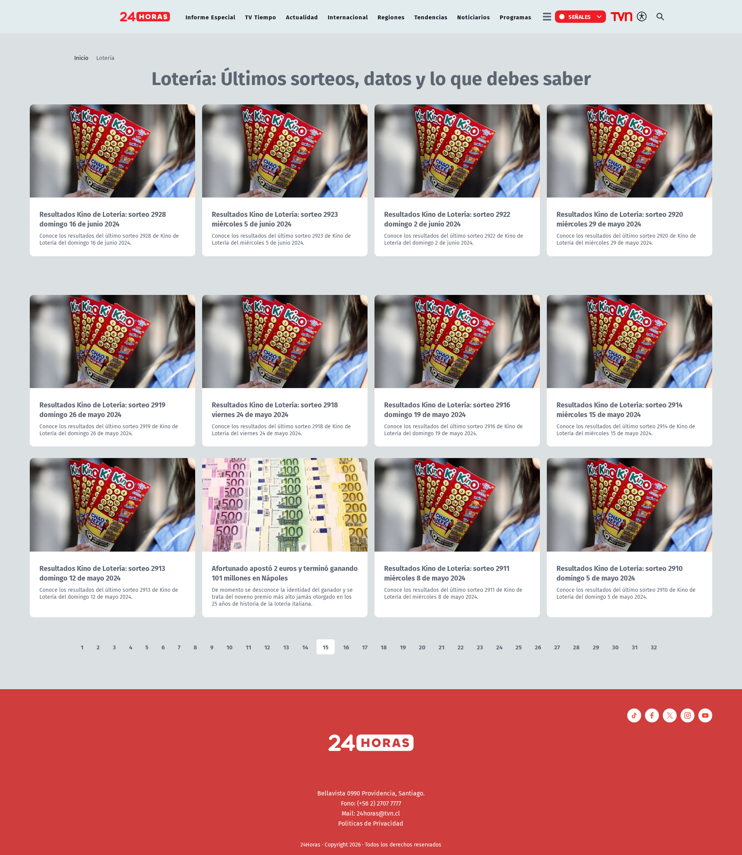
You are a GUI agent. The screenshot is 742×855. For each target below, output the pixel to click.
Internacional (348, 16)
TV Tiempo (260, 16)
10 (229, 646)
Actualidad (302, 16)
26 (538, 646)
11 (248, 646)
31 (635, 646)
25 (519, 646)
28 (576, 646)
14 (305, 646)
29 (596, 646)
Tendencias (431, 16)
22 (461, 646)
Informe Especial (210, 16)
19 (403, 646)
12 (267, 646)
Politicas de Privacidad (370, 823)
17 (365, 646)
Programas (515, 16)
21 (441, 646)
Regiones (391, 16)
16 (346, 646)
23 (480, 646)
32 (654, 646)
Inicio (81, 57)
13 (286, 646)
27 (557, 646)
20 (422, 646)
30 (615, 646)
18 (384, 646)
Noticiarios (473, 16)
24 (499, 646)
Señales (579, 16)
